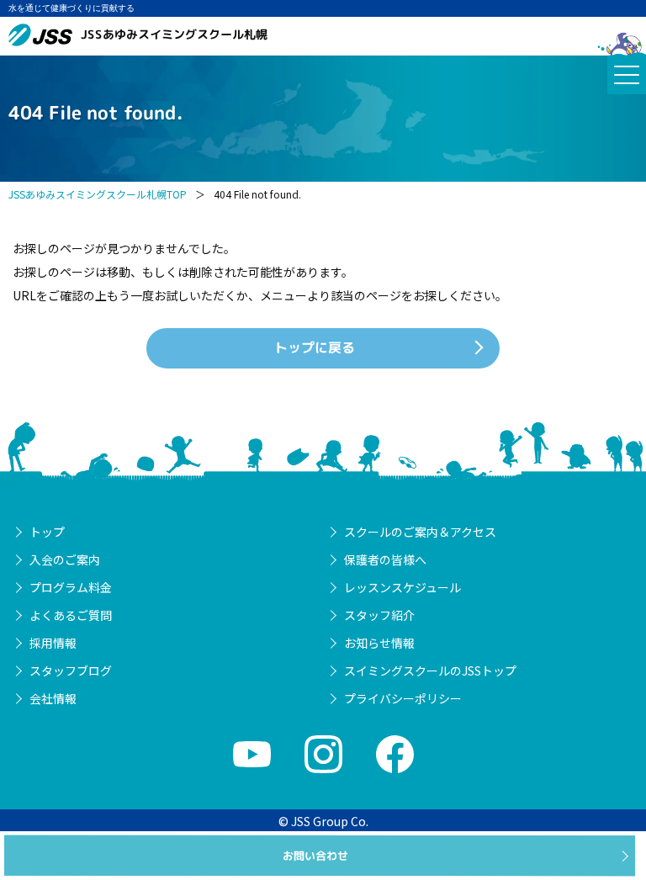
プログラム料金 (70, 587)
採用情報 (53, 642)
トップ (47, 531)
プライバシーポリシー (403, 698)
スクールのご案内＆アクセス (420, 531)
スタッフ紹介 (379, 615)
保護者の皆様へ (385, 559)
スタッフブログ (70, 670)
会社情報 (53, 698)
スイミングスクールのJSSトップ (430, 670)
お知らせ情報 (379, 642)
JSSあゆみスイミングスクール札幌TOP (97, 194)
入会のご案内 (64, 559)
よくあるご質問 (70, 615)
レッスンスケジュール (402, 587)
